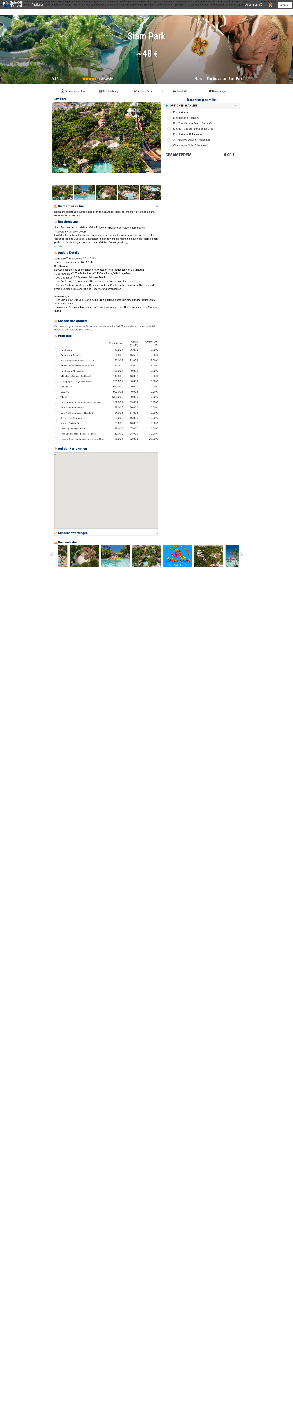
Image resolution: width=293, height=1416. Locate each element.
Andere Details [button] (146, 91)
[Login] (260, 4)
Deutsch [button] (284, 5)
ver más (58, 246)
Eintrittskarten (216, 79)
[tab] (202, 106)
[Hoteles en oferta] (13, 4)
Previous (55, 145)
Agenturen (251, 4)
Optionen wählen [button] (183, 105)
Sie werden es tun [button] (75, 91)
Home (199, 79)
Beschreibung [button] (110, 91)
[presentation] (51, 554)
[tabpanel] (106, 137)
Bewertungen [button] (219, 91)
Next (157, 145)
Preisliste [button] (182, 91)
